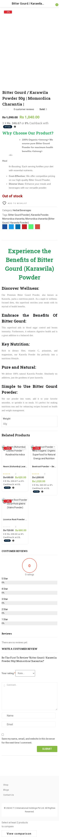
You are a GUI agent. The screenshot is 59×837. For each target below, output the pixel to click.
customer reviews (24, 109)
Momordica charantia (13, 218)
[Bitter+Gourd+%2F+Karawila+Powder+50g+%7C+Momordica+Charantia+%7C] (11, 226)
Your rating (8, 673)
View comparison (19, 833)
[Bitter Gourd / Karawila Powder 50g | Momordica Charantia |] (4, 226)
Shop (5, 785)
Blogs (6, 790)
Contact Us (8, 795)
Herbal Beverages (22, 210)
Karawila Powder (39, 215)
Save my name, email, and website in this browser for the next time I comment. (28, 740)
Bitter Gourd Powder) (19, 215)
